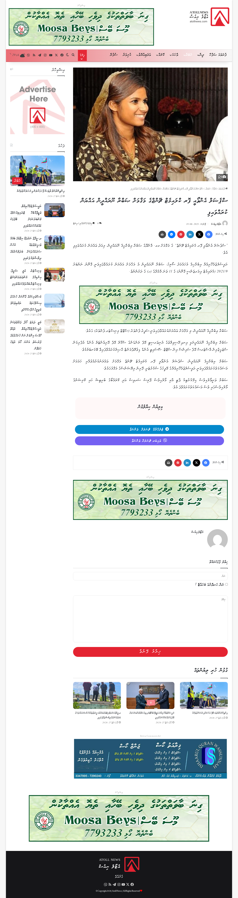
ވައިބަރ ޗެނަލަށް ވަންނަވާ (146, 441)
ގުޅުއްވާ (119, 876)
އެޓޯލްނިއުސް (216, 224)
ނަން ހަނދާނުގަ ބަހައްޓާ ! (209, 584)
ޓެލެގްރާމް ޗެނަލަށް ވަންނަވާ (146, 429)
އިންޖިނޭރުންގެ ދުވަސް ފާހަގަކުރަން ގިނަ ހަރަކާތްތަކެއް (210, 713)
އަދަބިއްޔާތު (145, 54)
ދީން (202, 54)
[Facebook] (209, 234)
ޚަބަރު (189, 54)
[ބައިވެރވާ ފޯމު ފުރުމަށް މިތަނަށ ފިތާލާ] (153, 305)
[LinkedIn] (190, 234)
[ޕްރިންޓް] (162, 234)
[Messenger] (171, 234)
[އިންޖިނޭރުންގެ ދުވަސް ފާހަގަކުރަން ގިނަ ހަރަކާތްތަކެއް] (204, 695)
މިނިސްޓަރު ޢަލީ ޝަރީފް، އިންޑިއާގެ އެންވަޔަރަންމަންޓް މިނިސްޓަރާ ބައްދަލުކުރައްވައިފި (25, 277)
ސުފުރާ (114, 54)
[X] (199, 234)
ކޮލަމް (161, 54)
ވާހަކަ (175, 54)
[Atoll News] (209, 16)
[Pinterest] (181, 234)
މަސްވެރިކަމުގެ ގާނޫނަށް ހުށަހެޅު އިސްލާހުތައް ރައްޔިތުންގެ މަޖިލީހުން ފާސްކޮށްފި (25, 303)
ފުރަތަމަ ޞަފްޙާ (218, 189)
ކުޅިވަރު (127, 54)
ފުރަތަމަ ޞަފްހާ (218, 54)
